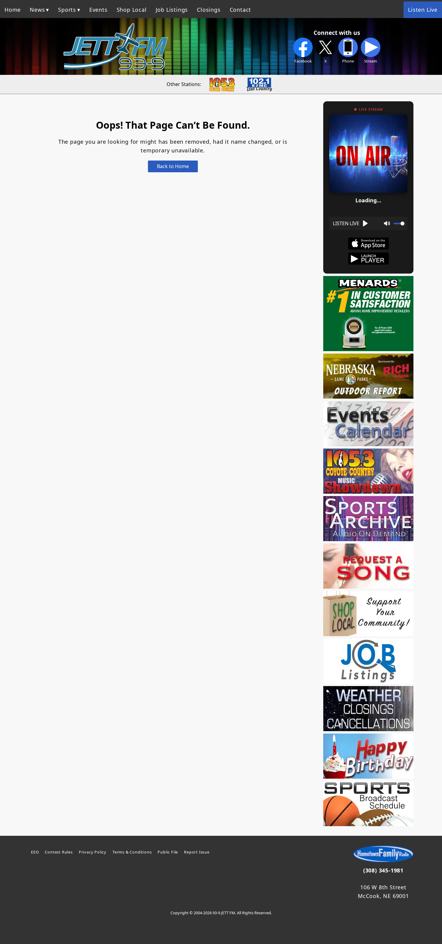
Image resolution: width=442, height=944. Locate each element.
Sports (67, 9)
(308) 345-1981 (383, 870)
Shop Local (132, 9)
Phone (348, 61)
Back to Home (173, 166)
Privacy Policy (92, 852)
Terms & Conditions (132, 852)
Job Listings (172, 9)
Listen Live (422, 9)
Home (13, 9)
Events (98, 9)
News (37, 9)
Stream (370, 61)
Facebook (303, 61)
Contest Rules (58, 852)
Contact (240, 9)
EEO (35, 852)
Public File (168, 852)
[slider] (399, 223)
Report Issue (197, 852)
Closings (208, 9)
